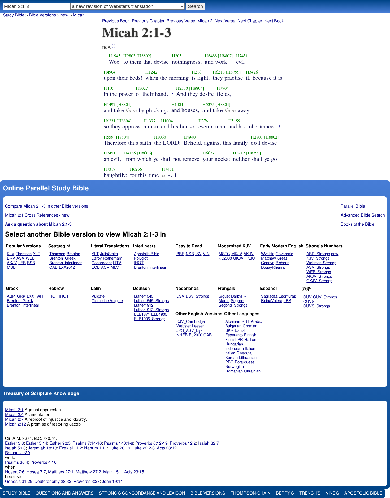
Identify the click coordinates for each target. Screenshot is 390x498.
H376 (203, 121)
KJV (10, 254)
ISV (198, 254)
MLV (115, 267)
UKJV (238, 258)
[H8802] (143, 56)
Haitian (250, 340)
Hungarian (234, 344)
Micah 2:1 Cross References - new (37, 215)
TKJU (250, 258)
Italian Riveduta (238, 353)
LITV (117, 263)
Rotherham (112, 258)
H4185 (130, 153)
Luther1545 (143, 296)
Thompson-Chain (251, 493)
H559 (109, 137)
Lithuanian (248, 358)
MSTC (224, 254)
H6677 (209, 153)
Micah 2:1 (14, 410)
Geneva (267, 263)
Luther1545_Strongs (151, 301)
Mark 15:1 (112, 472)
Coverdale (284, 254)
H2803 (129, 56)
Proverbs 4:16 (43, 462)
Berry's (285, 493)
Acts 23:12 (167, 448)
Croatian (250, 326)
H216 (197, 72)
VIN (206, 254)
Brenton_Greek (62, 258)
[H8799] (233, 72)
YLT (36, 254)
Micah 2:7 (14, 419)
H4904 (110, 72)
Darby (97, 258)
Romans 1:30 (17, 453)
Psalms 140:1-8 (118, 443)
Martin (224, 301)
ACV (105, 267)
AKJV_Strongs (319, 276)
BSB (31, 263)
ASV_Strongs (318, 267)
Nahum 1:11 (95, 448)
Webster (183, 326)
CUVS (308, 302)
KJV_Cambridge (190, 322)
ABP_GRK (16, 296)
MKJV (236, 254)
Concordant (102, 263)
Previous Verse (181, 21)
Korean (231, 358)
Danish (240, 331)
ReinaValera (271, 301)
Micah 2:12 (15, 424)
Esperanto (234, 335)
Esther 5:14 (36, 443)
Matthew (268, 258)
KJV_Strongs (317, 258)
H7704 (223, 88)
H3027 (142, 88)
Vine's (332, 493)
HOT (53, 296)
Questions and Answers (65, 493)
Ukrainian (252, 371)
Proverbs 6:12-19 (151, 443)
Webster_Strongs (321, 263)
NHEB (182, 335)
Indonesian (234, 349)
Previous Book (116, 21)
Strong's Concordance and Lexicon (142, 493)
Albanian (232, 322)
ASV (20, 258)
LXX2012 (67, 267)
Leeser (198, 326)
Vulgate (98, 296)
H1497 (110, 104)
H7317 (110, 169)
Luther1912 (143, 305)
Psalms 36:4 (16, 462)
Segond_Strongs (233, 305)
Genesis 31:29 (18, 481)
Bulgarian (233, 326)
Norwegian (234, 367)
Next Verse (225, 21)
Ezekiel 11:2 (70, 448)
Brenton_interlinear (65, 263)
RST (245, 322)
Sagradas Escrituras (278, 296)
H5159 (234, 121)
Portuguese (244, 362)
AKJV (12, 263)
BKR (229, 331)
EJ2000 (195, 335)
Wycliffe (267, 254)
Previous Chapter (148, 21)
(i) (113, 45)
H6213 (219, 72)
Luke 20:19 (119, 448)
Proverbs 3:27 (86, 481)
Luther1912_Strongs (151, 310)
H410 (109, 88)
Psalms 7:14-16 (87, 443)
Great (282, 258)
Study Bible (13, 15)
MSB (11, 267)
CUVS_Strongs (316, 306)
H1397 (149, 121)
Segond (237, 301)
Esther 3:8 (14, 443)
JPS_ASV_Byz (189, 331)
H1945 (115, 56)
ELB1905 (159, 314)
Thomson (24, 254)
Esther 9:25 (60, 443)
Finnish (250, 335)
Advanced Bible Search (363, 215)
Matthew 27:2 (88, 472)
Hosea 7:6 (14, 472)
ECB (96, 267)
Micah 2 (205, 21)
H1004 (177, 104)
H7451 (242, 56)
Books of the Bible (358, 224)
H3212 (239, 153)
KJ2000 (225, 258)
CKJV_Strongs (319, 281)
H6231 (110, 121)
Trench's (309, 493)
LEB (22, 263)
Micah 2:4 (14, 415)
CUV (307, 297)
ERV (11, 258)
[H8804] (196, 88)
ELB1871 (142, 314)
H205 (177, 56)
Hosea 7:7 (36, 472)
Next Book (274, 21)
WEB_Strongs (318, 272)
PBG (229, 362)
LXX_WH (35, 296)
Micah (79, 15)
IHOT (139, 263)
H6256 (136, 169)
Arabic (256, 322)
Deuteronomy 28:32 (52, 481)
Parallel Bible (353, 206)
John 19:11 (112, 481)
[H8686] (144, 153)
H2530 (182, 88)
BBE (180, 254)
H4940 (190, 137)
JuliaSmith (109, 254)
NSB (190, 254)
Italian (250, 349)
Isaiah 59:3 (15, 448)
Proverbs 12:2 (183, 443)
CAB (53, 267)
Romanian (234, 371)
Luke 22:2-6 (143, 448)
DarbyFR (238, 296)
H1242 (151, 72)
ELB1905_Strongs (149, 319)
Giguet (224, 296)
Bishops (282, 263)
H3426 (252, 72)
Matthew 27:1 (60, 472)
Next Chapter (249, 21)
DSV (180, 296)
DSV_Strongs (197, 296)
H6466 (211, 56)
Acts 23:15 (134, 472)
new (334, 254)
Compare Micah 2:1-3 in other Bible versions (46, 206)
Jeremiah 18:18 (42, 448)
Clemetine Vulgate (107, 301)
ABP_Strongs (318, 254)
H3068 (160, 137)
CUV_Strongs (325, 297)
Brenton (73, 254)
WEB (30, 258)
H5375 (208, 104)
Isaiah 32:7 (208, 443)
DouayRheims (273, 267)
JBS (287, 301)
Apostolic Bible (363, 493)
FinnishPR (234, 340)
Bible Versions (42, 15)
